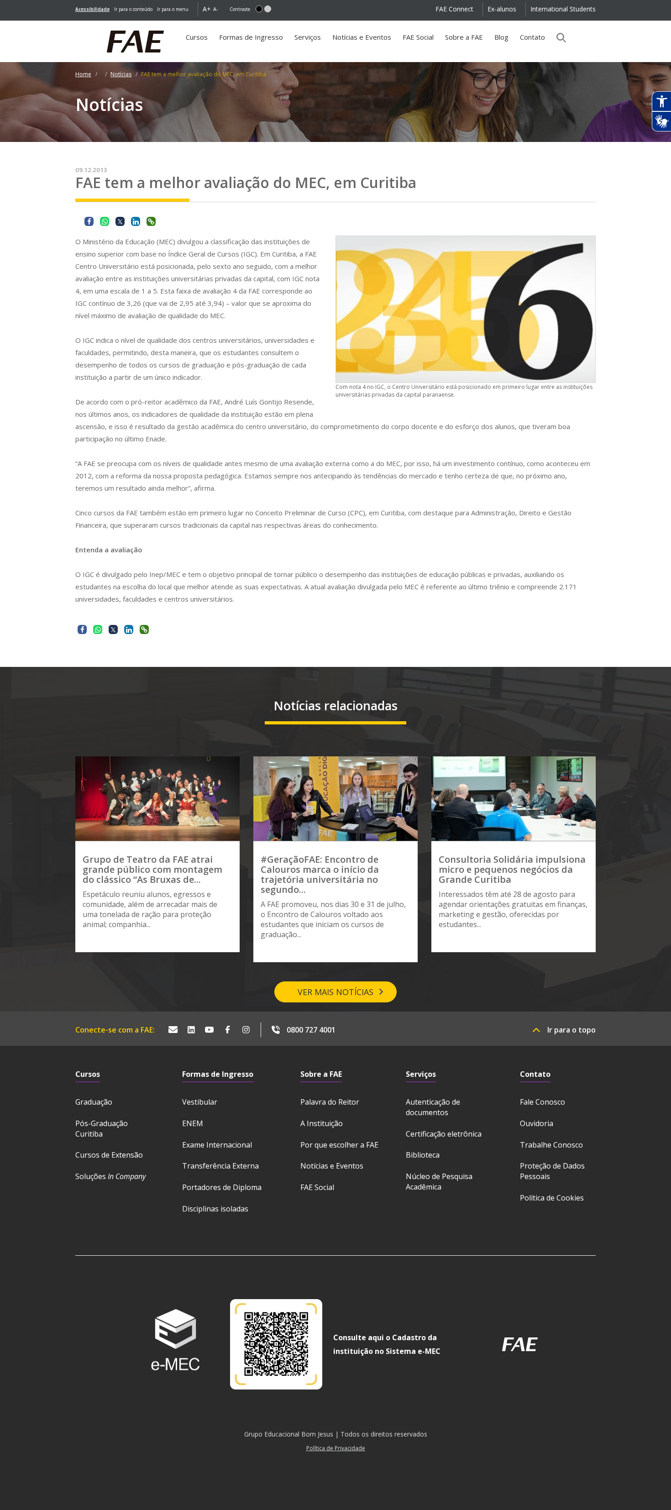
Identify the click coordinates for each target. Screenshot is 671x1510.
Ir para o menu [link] (173, 9)
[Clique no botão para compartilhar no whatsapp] (104, 221)
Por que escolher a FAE (339, 1145)
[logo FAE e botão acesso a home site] (75, 25)
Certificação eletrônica (444, 1134)
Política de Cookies (552, 1198)
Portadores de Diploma (222, 1187)
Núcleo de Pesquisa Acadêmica (439, 1181)
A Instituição (321, 1123)
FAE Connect (454, 9)
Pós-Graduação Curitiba (101, 1128)
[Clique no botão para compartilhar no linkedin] (135, 221)
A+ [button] (207, 9)
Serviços (307, 37)
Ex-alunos (502, 9)
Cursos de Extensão (109, 1155)
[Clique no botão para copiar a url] (151, 221)
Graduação (93, 1102)
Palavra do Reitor (329, 1102)
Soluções (110, 1176)
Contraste (240, 9)
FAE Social (418, 37)
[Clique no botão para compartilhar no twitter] (120, 221)
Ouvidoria (536, 1123)
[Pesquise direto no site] (558, 37)
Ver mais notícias (335, 991)
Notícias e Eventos (361, 37)
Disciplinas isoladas (215, 1209)
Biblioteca (423, 1155)
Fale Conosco (542, 1102)
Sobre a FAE (464, 37)
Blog (501, 37)
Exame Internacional (217, 1145)
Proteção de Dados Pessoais (552, 1171)
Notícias (120, 74)
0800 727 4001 (311, 1030)
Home (83, 74)
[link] (92, 9)
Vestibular (199, 1102)
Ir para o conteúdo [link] (133, 9)
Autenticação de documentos (433, 1107)
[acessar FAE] (520, 1344)
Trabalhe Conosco (551, 1145)
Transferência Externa (220, 1166)
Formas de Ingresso (251, 37)
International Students (563, 9)
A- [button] (215, 8)
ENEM (192, 1123)
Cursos (197, 37)
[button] (259, 8)
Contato (532, 37)
